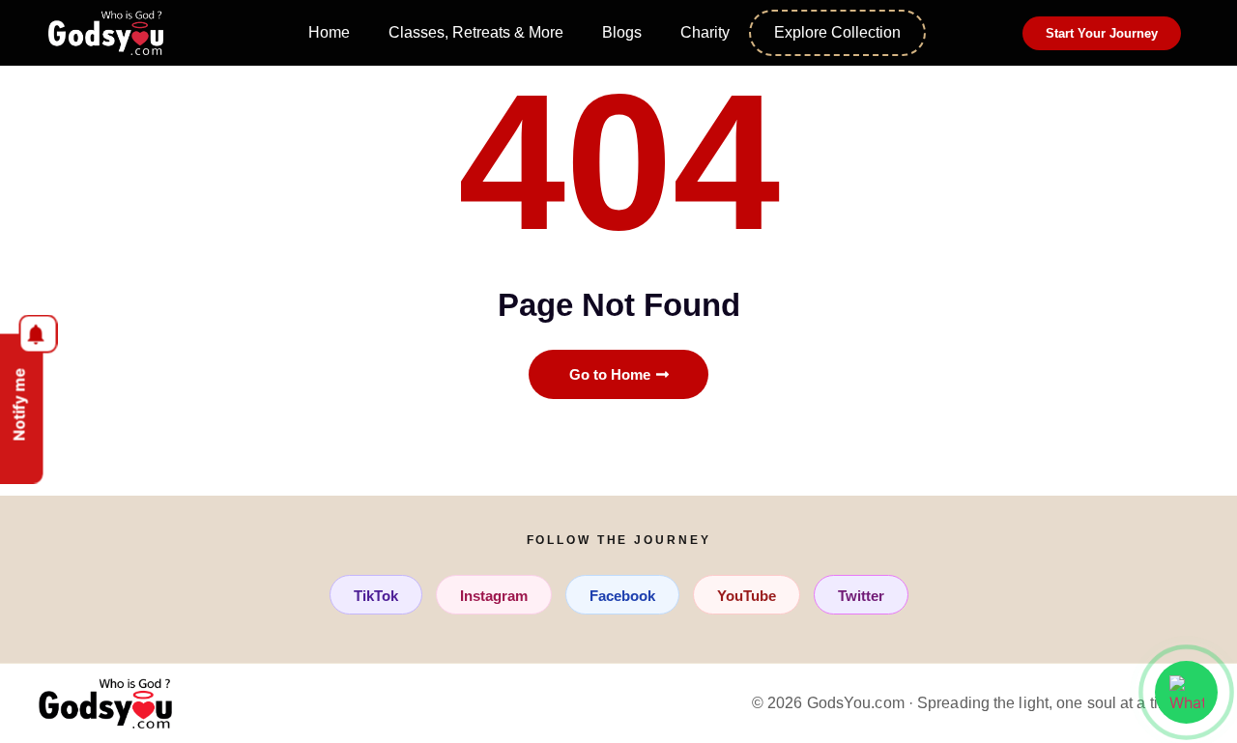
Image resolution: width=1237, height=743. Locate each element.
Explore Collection (837, 32)
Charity (705, 32)
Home (329, 32)
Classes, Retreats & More (475, 32)
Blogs (622, 32)
